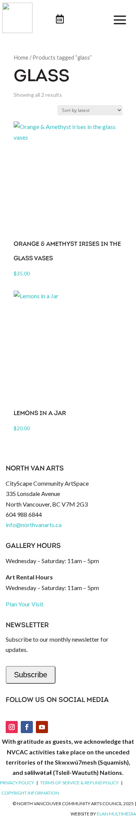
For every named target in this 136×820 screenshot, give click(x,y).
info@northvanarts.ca (34, 524)
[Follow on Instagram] (12, 727)
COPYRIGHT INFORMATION (30, 793)
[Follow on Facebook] (27, 727)
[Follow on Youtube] (42, 727)
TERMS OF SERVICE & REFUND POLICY (79, 782)
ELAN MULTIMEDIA (116, 814)
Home (21, 57)
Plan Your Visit (24, 604)
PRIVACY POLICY (17, 782)
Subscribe (30, 674)
